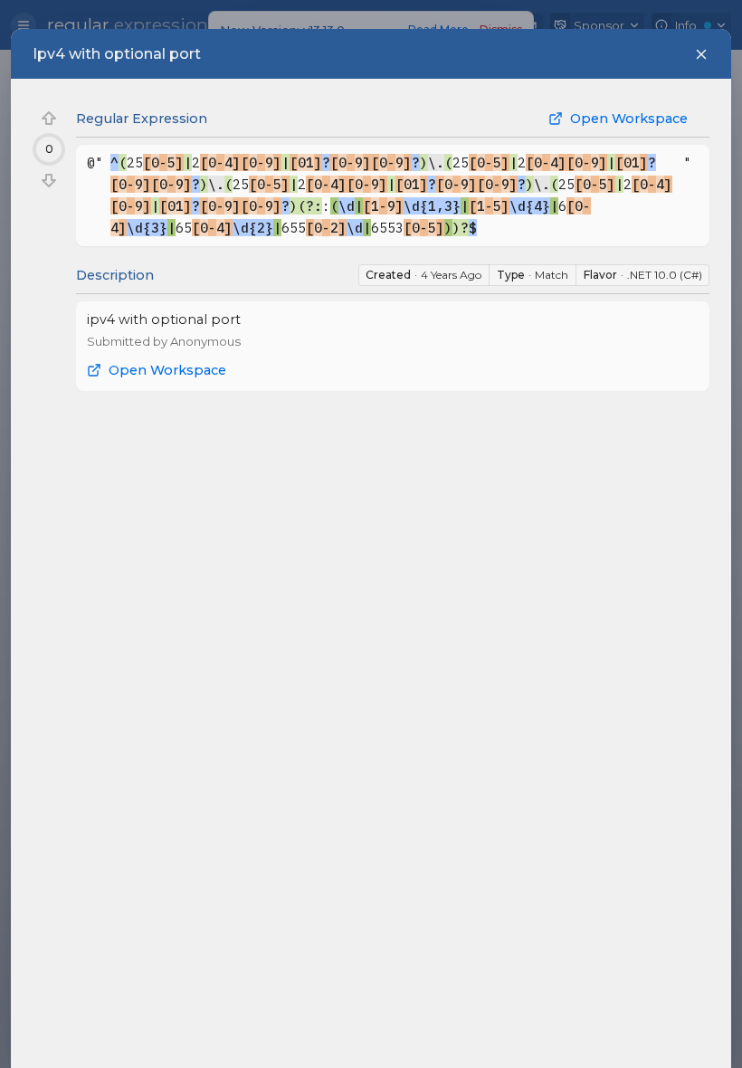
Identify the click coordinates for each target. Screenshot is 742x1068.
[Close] (701, 54)
